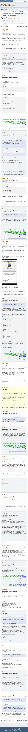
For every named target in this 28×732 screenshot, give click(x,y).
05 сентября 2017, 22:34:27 (6, 135)
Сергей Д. (5, 30)
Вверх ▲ (19, 728)
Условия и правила (14, 728)
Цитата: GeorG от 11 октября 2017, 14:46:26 (12, 618)
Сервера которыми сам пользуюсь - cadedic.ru (17, 128)
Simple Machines (17, 729)
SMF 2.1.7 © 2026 (11, 729)
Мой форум (24, 125)
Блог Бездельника (5, 51)
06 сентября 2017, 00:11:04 (6, 211)
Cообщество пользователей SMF (7, 4)
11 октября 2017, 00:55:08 (6, 545)
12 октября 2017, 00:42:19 (6, 615)
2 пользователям (5, 115)
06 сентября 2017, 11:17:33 (6, 301)
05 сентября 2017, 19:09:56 (6, 58)
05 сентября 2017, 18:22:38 (6, 33)
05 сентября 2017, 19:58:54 (6, 78)
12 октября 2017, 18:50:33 (6, 696)
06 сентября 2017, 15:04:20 (6, 391)
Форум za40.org (5, 48)
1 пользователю (4, 71)
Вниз (2, 26)
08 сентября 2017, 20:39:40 (6, 497)
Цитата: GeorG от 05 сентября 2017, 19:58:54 (13, 140)
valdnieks (5, 589)
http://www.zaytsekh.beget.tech (8, 633)
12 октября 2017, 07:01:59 (6, 649)
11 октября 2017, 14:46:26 (6, 565)
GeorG (4, 75)
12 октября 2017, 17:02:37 (6, 674)
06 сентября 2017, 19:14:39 (6, 414)
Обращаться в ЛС (22, 124)
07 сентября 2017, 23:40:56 (6, 459)
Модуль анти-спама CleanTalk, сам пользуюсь (17, 127)
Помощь (8, 728)
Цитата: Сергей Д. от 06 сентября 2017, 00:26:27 (13, 304)
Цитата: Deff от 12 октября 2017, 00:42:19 (12, 654)
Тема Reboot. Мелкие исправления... (9, 31)
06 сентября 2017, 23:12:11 (6, 430)
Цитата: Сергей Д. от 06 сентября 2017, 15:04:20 (13, 417)
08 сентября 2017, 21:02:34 (6, 516)
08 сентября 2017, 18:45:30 (6, 483)
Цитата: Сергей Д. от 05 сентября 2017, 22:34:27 (13, 214)
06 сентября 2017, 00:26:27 (6, 245)
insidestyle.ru (23, 120)
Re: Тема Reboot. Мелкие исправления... (10, 57)
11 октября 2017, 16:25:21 (6, 592)
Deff (4, 542)
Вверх (2, 720)
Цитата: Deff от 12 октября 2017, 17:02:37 (12, 699)
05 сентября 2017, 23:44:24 (6, 181)
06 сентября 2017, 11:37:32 (6, 367)
